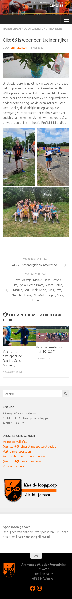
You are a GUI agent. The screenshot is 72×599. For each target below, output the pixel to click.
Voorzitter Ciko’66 (15, 441)
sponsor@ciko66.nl (37, 537)
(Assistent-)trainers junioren (22, 461)
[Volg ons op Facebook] (32, 588)
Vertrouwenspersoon (17, 451)
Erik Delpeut (19, 47)
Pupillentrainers (13, 466)
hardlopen (12, 28)
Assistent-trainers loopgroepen (24, 456)
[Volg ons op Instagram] (39, 588)
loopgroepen (34, 28)
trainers (55, 28)
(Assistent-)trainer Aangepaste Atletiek (29, 446)
